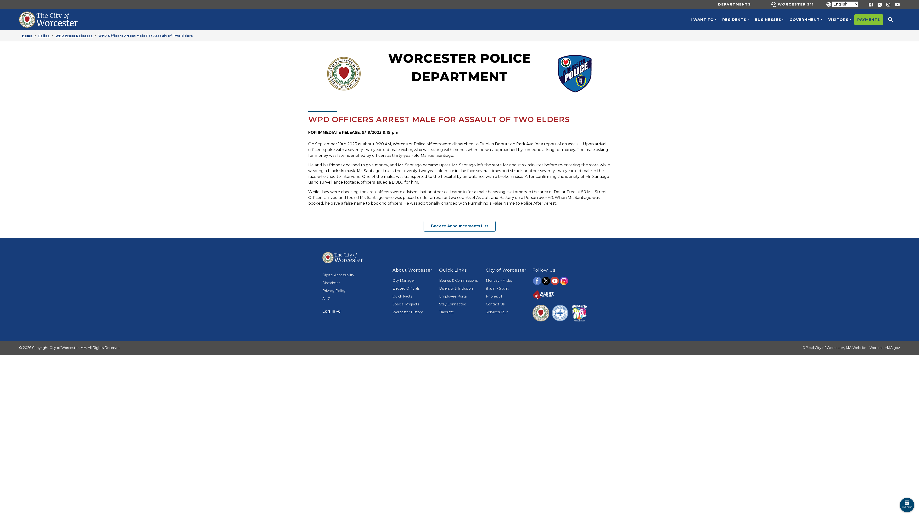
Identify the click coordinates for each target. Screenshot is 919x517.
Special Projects (405, 304)
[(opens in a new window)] (878, 4)
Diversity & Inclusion (456, 288)
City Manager (403, 280)
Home (27, 36)
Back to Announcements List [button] (459, 226)
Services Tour (497, 312)
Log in (328, 311)
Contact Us (495, 304)
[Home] (53, 15)
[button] (894, 19)
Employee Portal (453, 296)
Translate (446, 312)
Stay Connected (452, 304)
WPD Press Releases (74, 36)
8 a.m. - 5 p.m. (497, 288)
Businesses (768, 19)
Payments (868, 19)
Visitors (838, 19)
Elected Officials (406, 288)
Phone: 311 (495, 296)
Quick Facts (402, 296)
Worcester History (407, 312)
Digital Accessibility (338, 275)
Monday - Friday (499, 280)
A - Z (326, 299)
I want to (702, 19)
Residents (734, 19)
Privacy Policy (334, 291)
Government (805, 19)
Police (44, 36)
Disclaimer (331, 283)
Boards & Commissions (458, 280)
